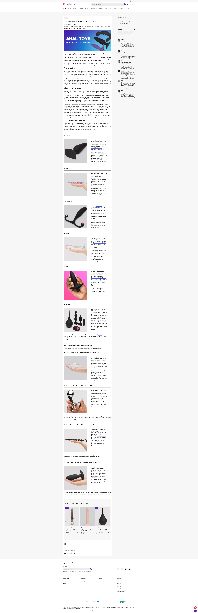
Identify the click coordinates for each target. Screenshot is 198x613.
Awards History (119, 578)
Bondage (101, 8)
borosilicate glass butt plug (97, 358)
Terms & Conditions (120, 581)
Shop (100, 574)
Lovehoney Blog (83, 578)
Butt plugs (93, 140)
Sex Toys (64, 8)
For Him (74, 8)
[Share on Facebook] (68, 553)
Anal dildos (94, 238)
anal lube (100, 334)
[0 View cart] (134, 4)
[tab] (126, 29)
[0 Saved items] (132, 4)
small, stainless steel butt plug (98, 392)
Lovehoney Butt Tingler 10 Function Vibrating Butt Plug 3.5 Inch (98, 277)
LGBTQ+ (124, 33)
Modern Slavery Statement (121, 591)
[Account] (129, 4)
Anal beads (94, 173)
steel (99, 253)
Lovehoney (99, 10)
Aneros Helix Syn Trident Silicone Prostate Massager (98, 221)
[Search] (125, 4)
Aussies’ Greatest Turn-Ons (123, 26)
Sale (106, 8)
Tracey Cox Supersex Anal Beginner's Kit (98, 320)
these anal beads (102, 435)
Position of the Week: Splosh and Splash (125, 21)
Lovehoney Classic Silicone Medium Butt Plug (97, 160)
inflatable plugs (98, 147)
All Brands (100, 578)
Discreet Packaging (65, 580)
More (118, 574)
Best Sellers (121, 8)
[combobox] (108, 4)
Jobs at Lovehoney (119, 580)
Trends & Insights (83, 580)
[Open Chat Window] (195, 611)
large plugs (97, 146)
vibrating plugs (94, 144)
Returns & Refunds (65, 581)
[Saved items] (77, 532)
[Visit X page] (122, 569)
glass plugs (101, 144)
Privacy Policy (119, 583)
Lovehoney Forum (83, 581)
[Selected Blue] (99, 533)
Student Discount (101, 580)
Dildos (110, 8)
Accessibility (118, 592)
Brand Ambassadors (120, 589)
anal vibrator (96, 274)
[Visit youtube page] (129, 569)
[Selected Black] (97, 533)
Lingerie (86, 8)
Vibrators (115, 8)
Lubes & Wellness (94, 8)
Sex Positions (125, 31)
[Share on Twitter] (71, 553)
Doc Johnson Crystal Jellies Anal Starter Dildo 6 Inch (98, 243)
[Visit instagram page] (126, 569)
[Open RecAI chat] (195, 607)
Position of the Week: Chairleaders (124, 25)
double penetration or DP (83, 117)
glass (95, 253)
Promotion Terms (119, 584)
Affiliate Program (119, 588)
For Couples (81, 8)
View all (119, 100)
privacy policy (89, 571)
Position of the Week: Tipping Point (124, 23)
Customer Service (66, 574)
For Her (69, 8)
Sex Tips (130, 31)
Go (90, 569)
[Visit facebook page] (118, 569)
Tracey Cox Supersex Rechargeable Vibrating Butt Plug (98, 470)
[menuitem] (65, 8)
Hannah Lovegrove (68, 24)
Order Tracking (65, 583)
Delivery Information (66, 578)
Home (64, 13)
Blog (66, 13)
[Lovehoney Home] (69, 4)
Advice (127, 8)
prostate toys (99, 205)
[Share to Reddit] (74, 553)
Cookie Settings (119, 586)
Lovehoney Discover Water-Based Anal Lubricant (94, 336)
